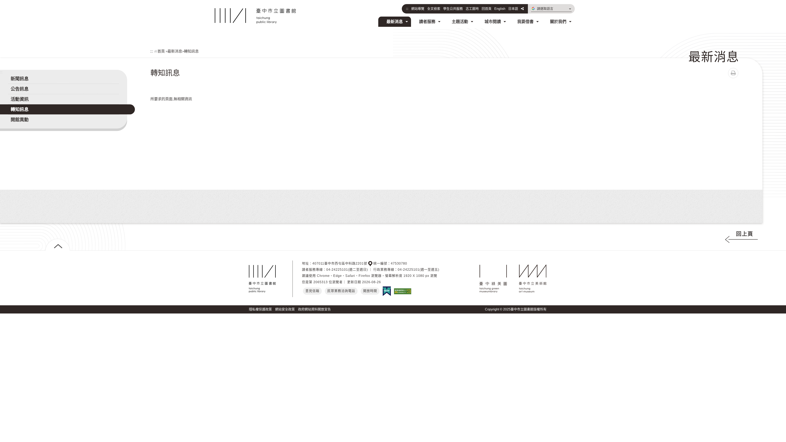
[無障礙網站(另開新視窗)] (402, 291)
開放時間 (370, 291)
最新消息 (394, 21)
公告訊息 (20, 88)
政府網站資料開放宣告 (314, 309)
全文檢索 (433, 8)
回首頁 (486, 8)
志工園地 (472, 8)
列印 (733, 73)
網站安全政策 (285, 309)
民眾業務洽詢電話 (341, 291)
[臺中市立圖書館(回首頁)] (255, 16)
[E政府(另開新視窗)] (387, 291)
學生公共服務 (453, 8)
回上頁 (744, 234)
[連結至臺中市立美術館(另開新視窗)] (533, 279)
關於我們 (558, 21)
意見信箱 (312, 291)
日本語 (513, 8)
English (499, 8)
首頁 (161, 51)
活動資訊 (20, 99)
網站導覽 (417, 8)
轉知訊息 (191, 51)
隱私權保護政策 (260, 309)
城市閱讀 (492, 21)
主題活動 (460, 21)
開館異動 (20, 119)
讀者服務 (427, 21)
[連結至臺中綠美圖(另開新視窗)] (493, 279)
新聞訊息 (20, 78)
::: (407, 8)
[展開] (57, 245)
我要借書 (525, 21)
